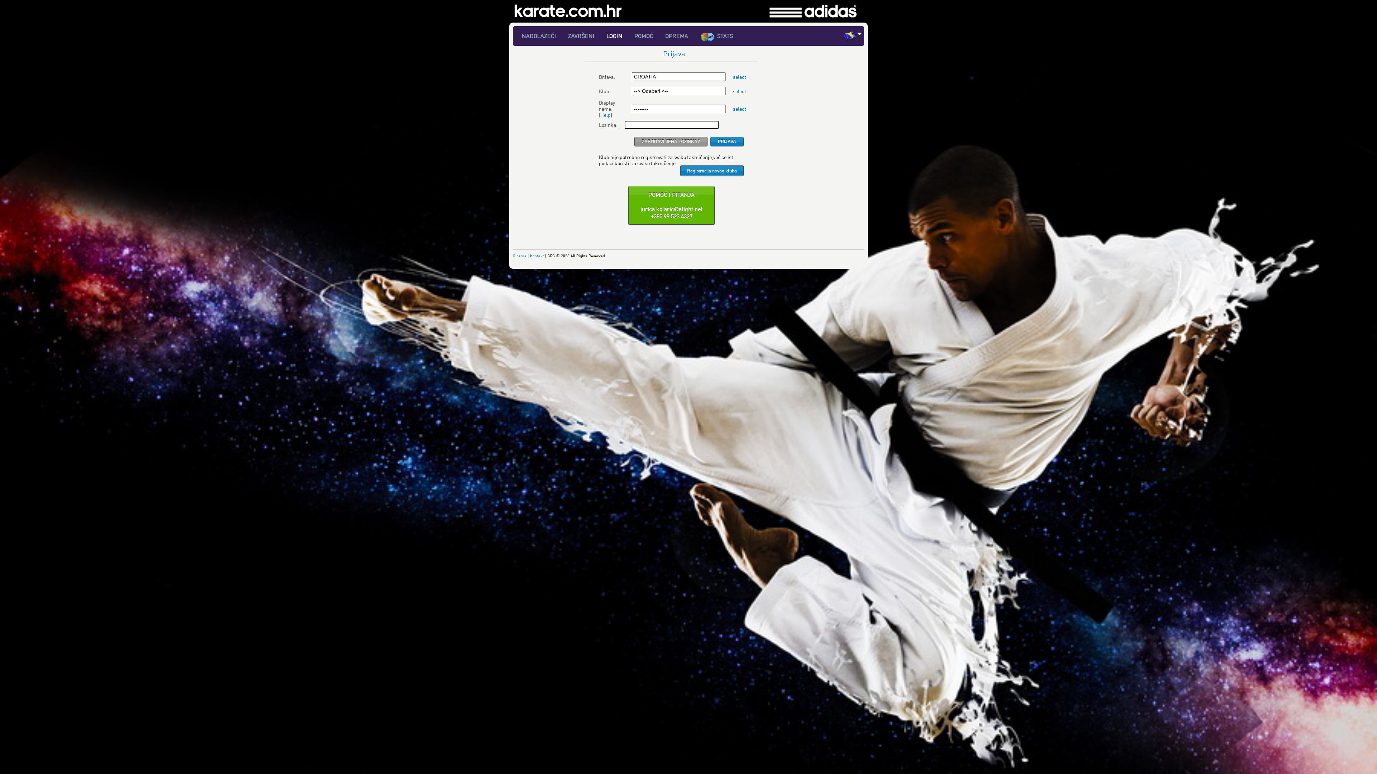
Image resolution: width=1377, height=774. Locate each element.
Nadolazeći (539, 35)
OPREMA (676, 35)
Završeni (581, 35)
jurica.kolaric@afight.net (671, 208)
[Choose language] (859, 34)
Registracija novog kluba (712, 170)
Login (614, 35)
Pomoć (643, 35)
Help (605, 115)
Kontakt (537, 255)
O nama (519, 255)
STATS (725, 35)
